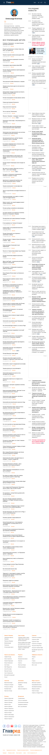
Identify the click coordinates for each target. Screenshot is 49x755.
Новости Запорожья (9, 716)
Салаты (20, 662)
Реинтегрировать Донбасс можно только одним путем (13, 279)
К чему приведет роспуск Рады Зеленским (13, 564)
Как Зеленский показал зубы (10, 568)
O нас (4, 750)
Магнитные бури (8, 682)
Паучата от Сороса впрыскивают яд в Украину (14, 251)
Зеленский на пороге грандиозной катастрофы (14, 363)
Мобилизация (7, 643)
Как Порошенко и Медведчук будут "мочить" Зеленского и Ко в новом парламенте (13, 506)
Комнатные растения (37, 662)
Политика (6, 645)
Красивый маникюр (36, 686)
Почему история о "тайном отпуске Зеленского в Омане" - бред (14, 240)
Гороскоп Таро (35, 641)
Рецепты (20, 654)
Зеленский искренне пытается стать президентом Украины (12, 373)
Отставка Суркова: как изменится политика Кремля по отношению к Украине (13, 213)
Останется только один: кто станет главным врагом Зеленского (13, 441)
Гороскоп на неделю (37, 643)
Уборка (33, 656)
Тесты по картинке (22, 700)
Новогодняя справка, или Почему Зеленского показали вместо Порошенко (14, 626)
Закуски (20, 660)
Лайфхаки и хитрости (37, 654)
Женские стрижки (36, 682)
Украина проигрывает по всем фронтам (12, 186)
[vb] (8, 726)
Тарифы (20, 684)
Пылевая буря (7, 688)
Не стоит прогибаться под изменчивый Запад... (14, 424)
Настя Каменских (8, 673)
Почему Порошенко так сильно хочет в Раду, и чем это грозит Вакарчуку (14, 512)
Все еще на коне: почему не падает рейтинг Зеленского (13, 316)
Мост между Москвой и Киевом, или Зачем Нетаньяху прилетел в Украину (13, 453)
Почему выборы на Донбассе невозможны (13, 208)
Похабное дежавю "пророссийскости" (12, 517)
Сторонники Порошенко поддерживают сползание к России (12, 603)
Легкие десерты (22, 667)
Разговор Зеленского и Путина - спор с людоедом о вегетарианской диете (12, 464)
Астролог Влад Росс (36, 645)
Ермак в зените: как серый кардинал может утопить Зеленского (13, 203)
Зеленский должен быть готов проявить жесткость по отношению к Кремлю (12, 336)
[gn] (19, 726)
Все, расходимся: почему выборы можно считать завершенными (13, 547)
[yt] (11, 726)
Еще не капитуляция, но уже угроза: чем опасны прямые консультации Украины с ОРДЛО (13, 157)
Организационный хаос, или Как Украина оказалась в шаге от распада (13, 138)
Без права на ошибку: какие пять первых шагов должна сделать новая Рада (13, 476)
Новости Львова (8, 702)
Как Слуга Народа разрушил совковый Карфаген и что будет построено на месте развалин (13, 500)
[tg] (15, 726)
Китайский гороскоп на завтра (37, 650)
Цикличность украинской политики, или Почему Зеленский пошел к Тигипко (12, 181)
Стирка (33, 660)
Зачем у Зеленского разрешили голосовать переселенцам (13, 60)
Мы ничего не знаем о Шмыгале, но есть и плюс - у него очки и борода (13, 169)
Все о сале (34, 665)
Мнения (12, 46)
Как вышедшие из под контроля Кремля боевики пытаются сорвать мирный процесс (13, 535)
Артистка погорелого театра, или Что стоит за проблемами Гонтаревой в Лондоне (14, 435)
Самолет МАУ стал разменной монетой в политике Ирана (13, 228)
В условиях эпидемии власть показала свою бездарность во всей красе (13, 144)
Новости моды (35, 690)
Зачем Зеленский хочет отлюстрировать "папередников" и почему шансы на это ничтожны (13, 523)
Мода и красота (35, 680)
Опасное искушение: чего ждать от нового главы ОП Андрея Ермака (13, 197)
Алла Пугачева (7, 669)
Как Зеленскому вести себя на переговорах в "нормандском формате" (14, 413)
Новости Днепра (8, 706)
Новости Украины (8, 635)
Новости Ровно (8, 712)
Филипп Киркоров (8, 660)
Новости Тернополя (9, 710)
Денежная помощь (22, 682)
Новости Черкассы (8, 708)
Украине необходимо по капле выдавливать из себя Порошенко (14, 419)
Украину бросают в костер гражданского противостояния (13, 615)
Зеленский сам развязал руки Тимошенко (13, 321)
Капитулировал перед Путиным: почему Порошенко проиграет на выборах (12, 585)
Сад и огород (21, 635)
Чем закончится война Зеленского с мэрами (13, 81)
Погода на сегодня (8, 684)
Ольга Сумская (8, 658)
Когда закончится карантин (9, 106)
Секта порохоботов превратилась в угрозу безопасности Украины (13, 429)
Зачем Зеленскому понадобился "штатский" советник (13, 331)
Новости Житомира (9, 714)
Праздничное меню (22, 658)
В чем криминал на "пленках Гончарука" (12, 223)
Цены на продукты (22, 688)
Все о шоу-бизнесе (22, 706)
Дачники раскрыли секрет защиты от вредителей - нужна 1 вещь (24, 648)
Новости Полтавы (8, 700)
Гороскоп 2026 (35, 639)
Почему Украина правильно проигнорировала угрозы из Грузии (14, 70)
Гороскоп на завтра (36, 637)
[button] (4, 2)
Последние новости (33, 10)
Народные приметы (22, 704)
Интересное (21, 696)
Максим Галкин (8, 671)
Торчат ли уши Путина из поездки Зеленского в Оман (14, 191)
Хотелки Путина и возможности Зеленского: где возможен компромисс (13, 530)
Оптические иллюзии (23, 702)
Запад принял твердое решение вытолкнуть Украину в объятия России (13, 92)
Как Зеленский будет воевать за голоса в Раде (14, 325)
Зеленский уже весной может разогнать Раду (14, 402)
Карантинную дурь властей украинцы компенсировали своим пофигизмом (12, 127)
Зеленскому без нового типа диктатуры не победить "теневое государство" (13, 458)
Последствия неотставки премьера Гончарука (14, 218)
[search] (45, 2)
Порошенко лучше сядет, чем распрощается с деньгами (14, 121)
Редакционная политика (11, 750)
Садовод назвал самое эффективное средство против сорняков (23, 639)
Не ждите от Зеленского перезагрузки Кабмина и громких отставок (12, 175)
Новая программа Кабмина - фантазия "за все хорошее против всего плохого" (14, 391)
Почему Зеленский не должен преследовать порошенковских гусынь (13, 342)
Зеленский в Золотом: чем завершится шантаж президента (12, 348)
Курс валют (21, 686)
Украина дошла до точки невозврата (12, 368)
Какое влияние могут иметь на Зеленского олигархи (13, 559)
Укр (35, 2)
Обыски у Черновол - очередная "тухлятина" (13, 116)
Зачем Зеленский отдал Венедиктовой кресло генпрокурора (14, 150)
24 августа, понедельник (35, 57)
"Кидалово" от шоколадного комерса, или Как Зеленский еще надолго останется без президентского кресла (14, 575)
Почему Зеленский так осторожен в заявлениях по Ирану (11, 234)
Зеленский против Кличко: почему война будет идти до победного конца (14, 482)
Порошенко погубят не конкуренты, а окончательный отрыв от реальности (12, 620)
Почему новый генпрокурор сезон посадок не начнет (14, 163)
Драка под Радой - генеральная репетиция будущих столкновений (13, 262)
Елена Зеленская (8, 662)
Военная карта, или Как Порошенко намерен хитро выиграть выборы (13, 609)
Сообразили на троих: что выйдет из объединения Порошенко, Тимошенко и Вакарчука (12, 292)
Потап (5, 677)
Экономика (21, 680)
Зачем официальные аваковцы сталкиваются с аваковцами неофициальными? (14, 597)
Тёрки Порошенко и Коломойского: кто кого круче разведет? (13, 470)
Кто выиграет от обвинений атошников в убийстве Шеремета (13, 268)
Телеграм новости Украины (8, 638)
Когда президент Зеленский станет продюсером (11, 246)
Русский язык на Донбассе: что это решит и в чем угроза (14, 541)
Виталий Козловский (9, 675)
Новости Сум (7, 704)
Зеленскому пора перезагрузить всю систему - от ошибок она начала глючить (14, 133)
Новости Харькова (8, 698)
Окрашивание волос (37, 684)
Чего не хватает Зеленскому (10, 111)
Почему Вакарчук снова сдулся (10, 353)
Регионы (6, 696)
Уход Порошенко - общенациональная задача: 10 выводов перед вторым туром (14, 591)
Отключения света (8, 647)
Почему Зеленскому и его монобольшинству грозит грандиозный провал (13, 76)
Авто (33, 658)
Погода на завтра (8, 686)
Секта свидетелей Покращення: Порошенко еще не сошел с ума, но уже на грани (13, 488)
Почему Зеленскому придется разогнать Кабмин (13, 256)
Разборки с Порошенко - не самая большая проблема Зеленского (13, 44)
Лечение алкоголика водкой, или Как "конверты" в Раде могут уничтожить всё (13, 358)
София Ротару (7, 656)
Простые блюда (22, 665)
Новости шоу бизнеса (9, 654)
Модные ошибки (36, 688)
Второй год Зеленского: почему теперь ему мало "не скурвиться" (13, 49)
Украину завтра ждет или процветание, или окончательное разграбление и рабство (13, 298)
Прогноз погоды (8, 690)
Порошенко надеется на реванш (11, 580)
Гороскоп (34, 635)
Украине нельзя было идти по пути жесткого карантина (13, 86)
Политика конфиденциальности (36, 750)
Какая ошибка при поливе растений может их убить (24, 643)
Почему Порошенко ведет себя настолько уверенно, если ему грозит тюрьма (13, 407)
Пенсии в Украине (8, 641)
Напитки (20, 656)
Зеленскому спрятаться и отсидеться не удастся (12, 379)
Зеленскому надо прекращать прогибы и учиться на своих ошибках (13, 397)
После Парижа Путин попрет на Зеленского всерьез (13, 273)
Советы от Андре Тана (37, 692)
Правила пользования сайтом (22, 750)
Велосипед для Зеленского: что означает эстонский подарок (13, 310)
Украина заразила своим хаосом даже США (13, 54)
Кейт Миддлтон (8, 667)
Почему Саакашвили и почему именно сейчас (14, 97)
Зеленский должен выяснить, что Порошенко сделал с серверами (14, 553)
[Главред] (10, 3)
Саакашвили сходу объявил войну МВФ (12, 65)
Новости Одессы (8, 718)
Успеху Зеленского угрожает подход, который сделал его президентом (14, 447)
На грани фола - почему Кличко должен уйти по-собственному (13, 493)
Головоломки (21, 698)
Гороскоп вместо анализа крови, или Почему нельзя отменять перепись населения (14, 304)
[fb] (4, 726)
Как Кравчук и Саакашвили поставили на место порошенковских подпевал (13, 285)
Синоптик (6, 680)
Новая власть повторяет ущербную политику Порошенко (14, 385)
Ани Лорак (6, 665)
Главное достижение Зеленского (11, 102)
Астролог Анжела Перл (37, 647)
